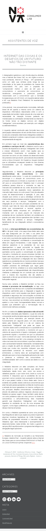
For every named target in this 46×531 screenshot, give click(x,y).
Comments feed (7, 518)
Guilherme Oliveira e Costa (26, 452)
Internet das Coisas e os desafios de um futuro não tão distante (23, 58)
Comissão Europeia (22, 454)
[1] (10, 103)
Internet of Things (17, 456)
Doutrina (23, 65)
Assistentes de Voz (9, 454)
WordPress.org (7, 523)
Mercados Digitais (29, 456)
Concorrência (33, 454)
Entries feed (6, 514)
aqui (33, 443)
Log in (4, 510)
